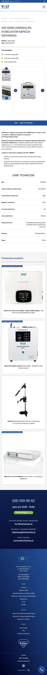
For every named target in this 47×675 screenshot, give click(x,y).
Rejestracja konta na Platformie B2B (23, 593)
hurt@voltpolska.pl (23, 524)
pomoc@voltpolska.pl (24, 540)
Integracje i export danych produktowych (23, 596)
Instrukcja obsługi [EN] (11, 58)
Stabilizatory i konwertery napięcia (20, 18)
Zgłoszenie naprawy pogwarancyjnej (23, 616)
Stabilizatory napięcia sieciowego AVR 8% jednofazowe (18, 21)
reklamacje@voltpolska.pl (23, 532)
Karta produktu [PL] (10, 62)
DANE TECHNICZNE (26, 123)
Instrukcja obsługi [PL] (11, 54)
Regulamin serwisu (24, 619)
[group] (29, 90)
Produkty (4, 18)
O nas (23, 602)
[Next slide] (6, 98)
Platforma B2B (23, 590)
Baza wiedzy (23, 628)
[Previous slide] (6, 68)
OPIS (16, 123)
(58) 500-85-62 (6, 1)
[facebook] (44, 1)
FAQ (23, 631)
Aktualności (23, 599)
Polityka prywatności (23, 633)
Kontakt (23, 604)
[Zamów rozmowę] (41, 669)
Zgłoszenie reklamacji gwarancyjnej (23, 613)
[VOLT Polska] (5, 7)
